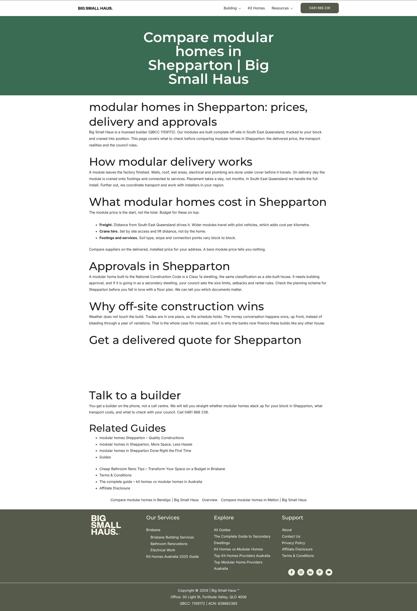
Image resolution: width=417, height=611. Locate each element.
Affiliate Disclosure (297, 549)
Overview (209, 500)
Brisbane (153, 530)
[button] (239, 8)
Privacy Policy (293, 543)
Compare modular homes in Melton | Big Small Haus (263, 500)
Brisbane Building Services (172, 537)
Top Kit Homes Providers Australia (242, 555)
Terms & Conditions (298, 555)
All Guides (222, 530)
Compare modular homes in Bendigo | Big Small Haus (155, 500)
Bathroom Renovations (169, 544)
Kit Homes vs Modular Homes (238, 549)
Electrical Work (163, 550)
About (287, 530)
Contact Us (291, 536)
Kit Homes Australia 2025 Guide (172, 556)
